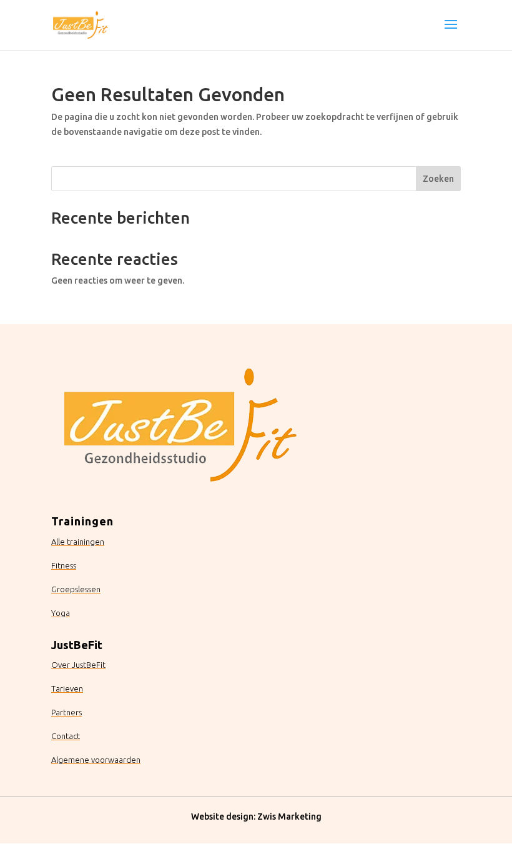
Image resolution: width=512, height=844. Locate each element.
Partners (66, 712)
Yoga (60, 612)
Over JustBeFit (78, 664)
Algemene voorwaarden (95, 759)
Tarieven (67, 688)
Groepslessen (76, 589)
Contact (65, 736)
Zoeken (438, 179)
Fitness (63, 565)
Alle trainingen (77, 541)
